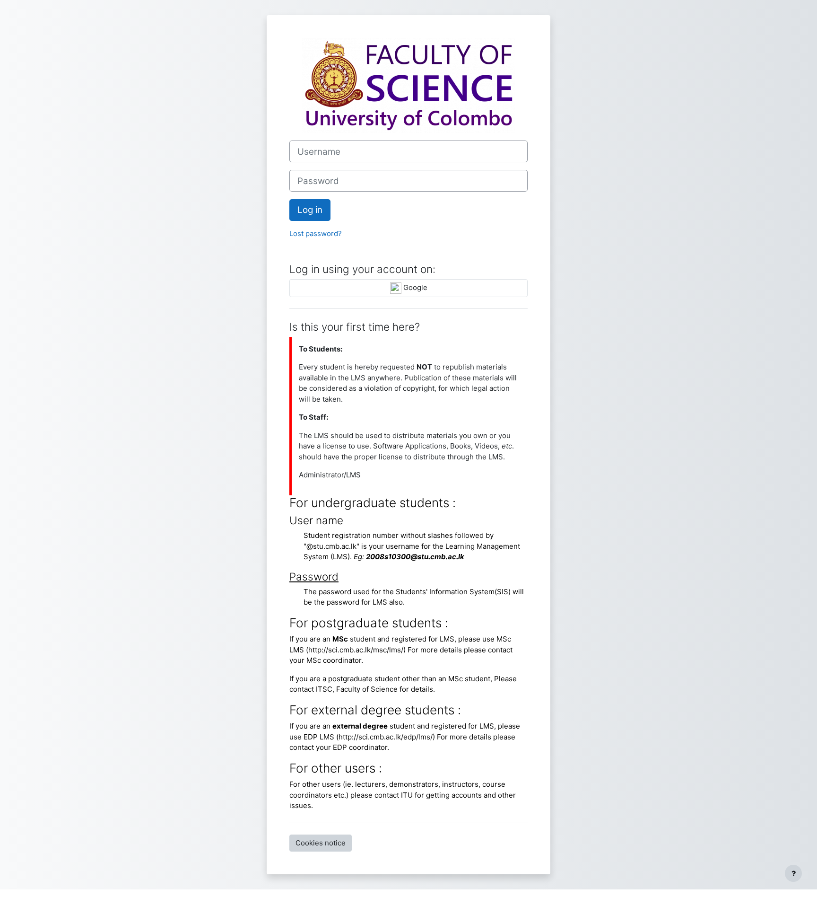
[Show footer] (793, 873)
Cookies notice (321, 842)
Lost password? (315, 233)
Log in (309, 209)
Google (414, 287)
